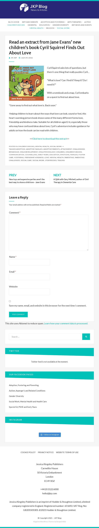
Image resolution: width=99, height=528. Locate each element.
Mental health (42, 146)
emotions (64, 155)
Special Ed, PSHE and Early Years (23, 407)
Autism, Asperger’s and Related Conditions (27, 390)
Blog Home (13, 22)
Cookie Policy (28, 452)
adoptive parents (51, 149)
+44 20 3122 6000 (49, 489)
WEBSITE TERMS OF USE (67, 452)
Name (12, 256)
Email (12, 271)
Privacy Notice (46, 452)
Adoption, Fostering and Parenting (24, 385)
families (74, 155)
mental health (57, 157)
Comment (14, 212)
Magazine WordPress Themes (43, 522)
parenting (69, 157)
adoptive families (34, 149)
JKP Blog (57, 518)
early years (43, 155)
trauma (61, 160)
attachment (66, 149)
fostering (19, 157)
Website (13, 286)
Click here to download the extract (49, 138)
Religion (50, 28)
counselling (31, 155)
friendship (29, 157)
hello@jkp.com (49, 493)
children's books (74, 152)
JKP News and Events (82, 25)
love (46, 157)
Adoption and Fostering (53, 22)
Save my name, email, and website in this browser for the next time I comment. (47, 305)
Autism (87, 22)
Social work (63, 28)
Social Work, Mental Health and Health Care (28, 401)
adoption (20, 149)
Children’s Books (16, 25)
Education (44, 25)
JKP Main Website (30, 22)
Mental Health (36, 28)
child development (29, 152)
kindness (39, 157)
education (54, 155)
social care (26, 160)
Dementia (32, 25)
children (60, 152)
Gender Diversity (60, 25)
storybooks (51, 160)
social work (38, 160)
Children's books (26, 146)
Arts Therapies (74, 22)
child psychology (47, 152)
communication (16, 155)
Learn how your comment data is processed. (66, 323)
